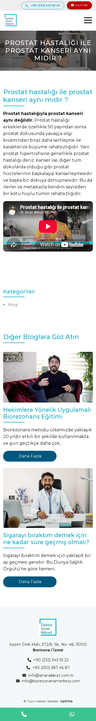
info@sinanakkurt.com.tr (51, 675)
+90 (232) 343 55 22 (45, 5)
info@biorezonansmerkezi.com (51, 681)
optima (66, 701)
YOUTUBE (81, 5)
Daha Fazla (30, 456)
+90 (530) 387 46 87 (51, 667)
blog (13, 304)
